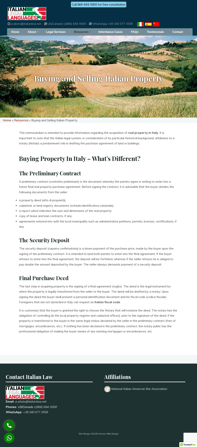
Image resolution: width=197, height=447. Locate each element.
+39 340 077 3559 (35, 412)
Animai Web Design (108, 433)
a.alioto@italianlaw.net (25, 24)
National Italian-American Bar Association (139, 389)
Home (7, 120)
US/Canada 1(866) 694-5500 (66, 24)
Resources (21, 120)
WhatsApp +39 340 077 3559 (112, 24)
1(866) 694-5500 (45, 407)
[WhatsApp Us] (9, 438)
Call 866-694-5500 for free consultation (98, 4)
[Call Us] (9, 425)
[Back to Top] (182, 432)
